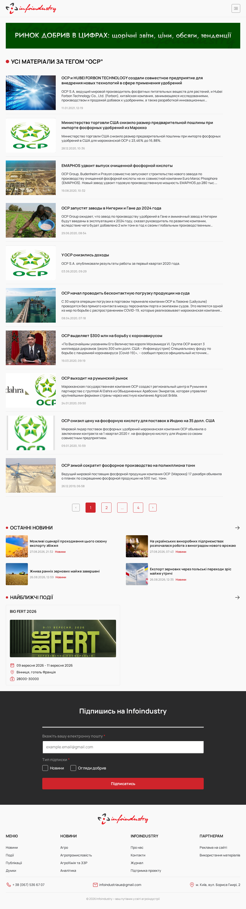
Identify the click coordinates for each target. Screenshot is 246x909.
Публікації (14, 862)
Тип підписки (54, 759)
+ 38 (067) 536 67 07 (28, 884)
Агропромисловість (76, 855)
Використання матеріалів (220, 855)
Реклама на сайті (213, 847)
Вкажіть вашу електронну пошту (72, 736)
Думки (11, 870)
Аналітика (68, 870)
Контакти (138, 855)
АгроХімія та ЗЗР (73, 862)
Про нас (137, 847)
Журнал (137, 862)
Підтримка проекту (146, 870)
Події (10, 855)
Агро (64, 847)
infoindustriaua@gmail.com (120, 884)
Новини (12, 847)
